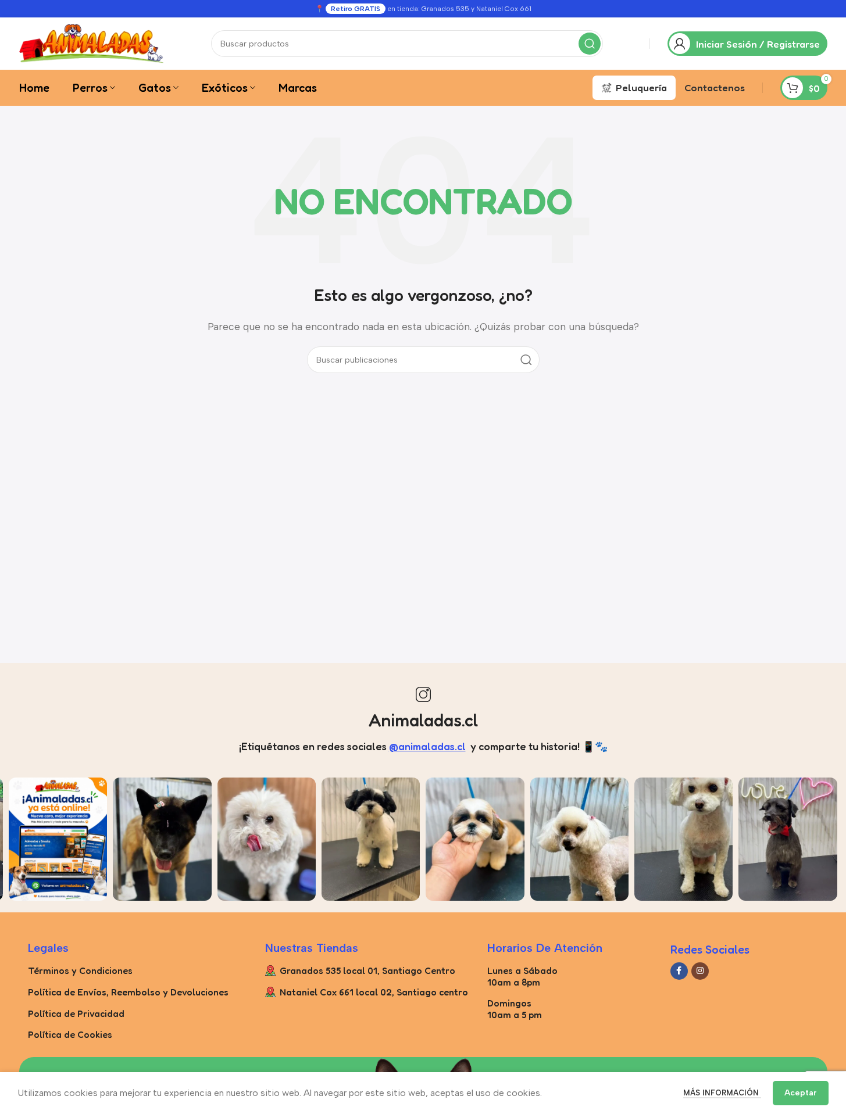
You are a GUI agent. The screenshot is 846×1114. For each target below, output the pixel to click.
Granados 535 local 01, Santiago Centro (367, 970)
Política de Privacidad (76, 1013)
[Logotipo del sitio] (92, 42)
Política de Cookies (70, 1034)
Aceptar (800, 1093)
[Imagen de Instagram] (58, 839)
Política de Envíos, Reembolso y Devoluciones (128, 992)
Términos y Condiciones (80, 970)
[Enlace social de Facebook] (679, 971)
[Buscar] (590, 44)
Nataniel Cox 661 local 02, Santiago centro (374, 992)
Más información (722, 1092)
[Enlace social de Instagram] (700, 971)
